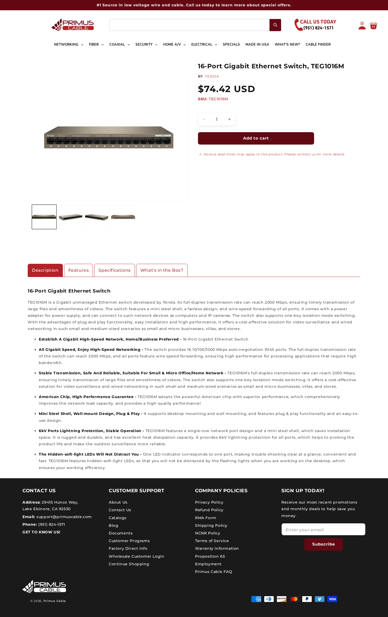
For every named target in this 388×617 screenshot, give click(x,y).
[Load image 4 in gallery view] (123, 217)
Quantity (206, 109)
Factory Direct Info (128, 548)
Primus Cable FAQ (213, 571)
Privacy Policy (209, 502)
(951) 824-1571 (51, 524)
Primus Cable (55, 601)
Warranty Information (217, 548)
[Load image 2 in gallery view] (70, 217)
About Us (118, 502)
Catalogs (117, 517)
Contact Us (120, 510)
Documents (121, 533)
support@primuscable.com (63, 516)
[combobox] (195, 25)
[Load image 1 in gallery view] (44, 217)
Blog (113, 525)
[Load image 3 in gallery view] (96, 217)
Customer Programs (129, 540)
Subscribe (323, 544)
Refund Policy (209, 510)
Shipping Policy (211, 525)
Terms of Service (212, 540)
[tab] (45, 270)
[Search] (275, 25)
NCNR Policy (207, 533)
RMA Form (205, 517)
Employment (208, 564)
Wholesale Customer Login (136, 556)
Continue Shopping (129, 564)
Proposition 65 (210, 556)
